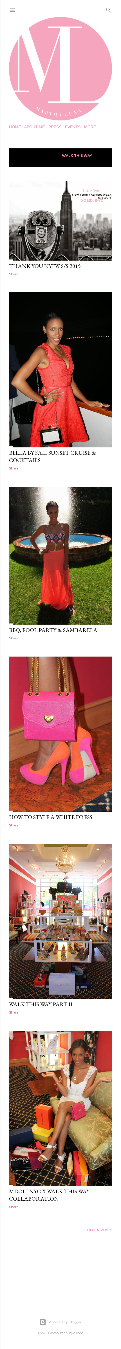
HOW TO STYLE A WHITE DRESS (50, 817)
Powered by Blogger (65, 1322)
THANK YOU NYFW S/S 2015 (45, 266)
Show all (24, 160)
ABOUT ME (34, 127)
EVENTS (72, 127)
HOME (15, 127)
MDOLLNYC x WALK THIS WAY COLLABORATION (49, 1195)
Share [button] (13, 274)
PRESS (54, 127)
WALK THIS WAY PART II (40, 1004)
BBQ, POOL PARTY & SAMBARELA (53, 630)
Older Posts (99, 1230)
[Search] (108, 8)
